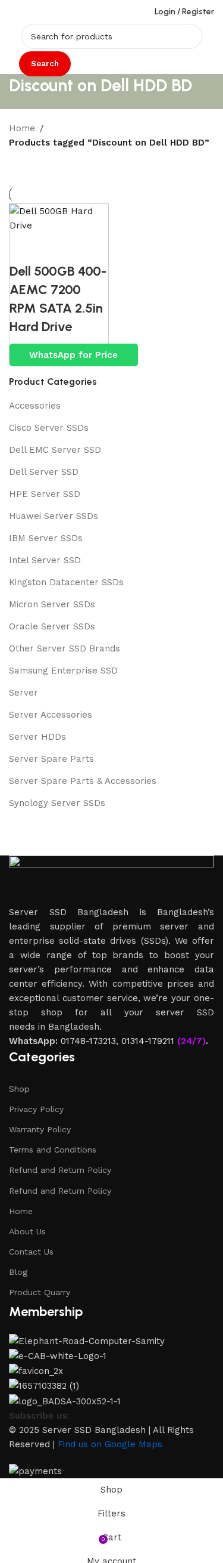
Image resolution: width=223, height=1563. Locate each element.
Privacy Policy (36, 1109)
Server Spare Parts (51, 758)
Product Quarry (39, 1292)
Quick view (24, 247)
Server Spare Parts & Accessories (82, 781)
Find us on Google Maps (110, 1444)
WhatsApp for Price (73, 355)
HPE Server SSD (44, 494)
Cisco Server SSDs (49, 427)
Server (23, 692)
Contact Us (31, 1251)
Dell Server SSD (43, 472)
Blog (18, 1272)
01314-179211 (147, 1041)
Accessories (35, 405)
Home (22, 128)
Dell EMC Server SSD (55, 449)
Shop (19, 1089)
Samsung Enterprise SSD (63, 670)
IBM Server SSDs (46, 538)
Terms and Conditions (52, 1149)
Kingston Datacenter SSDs (66, 582)
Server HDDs (37, 736)
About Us (27, 1231)
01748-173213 (88, 1041)
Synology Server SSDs (57, 803)
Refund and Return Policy (60, 1170)
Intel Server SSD (45, 560)
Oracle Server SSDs (52, 626)
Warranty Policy (40, 1129)
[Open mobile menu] (13, 12)
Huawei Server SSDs (53, 516)
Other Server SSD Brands (64, 648)
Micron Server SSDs (52, 604)
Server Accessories (50, 714)
